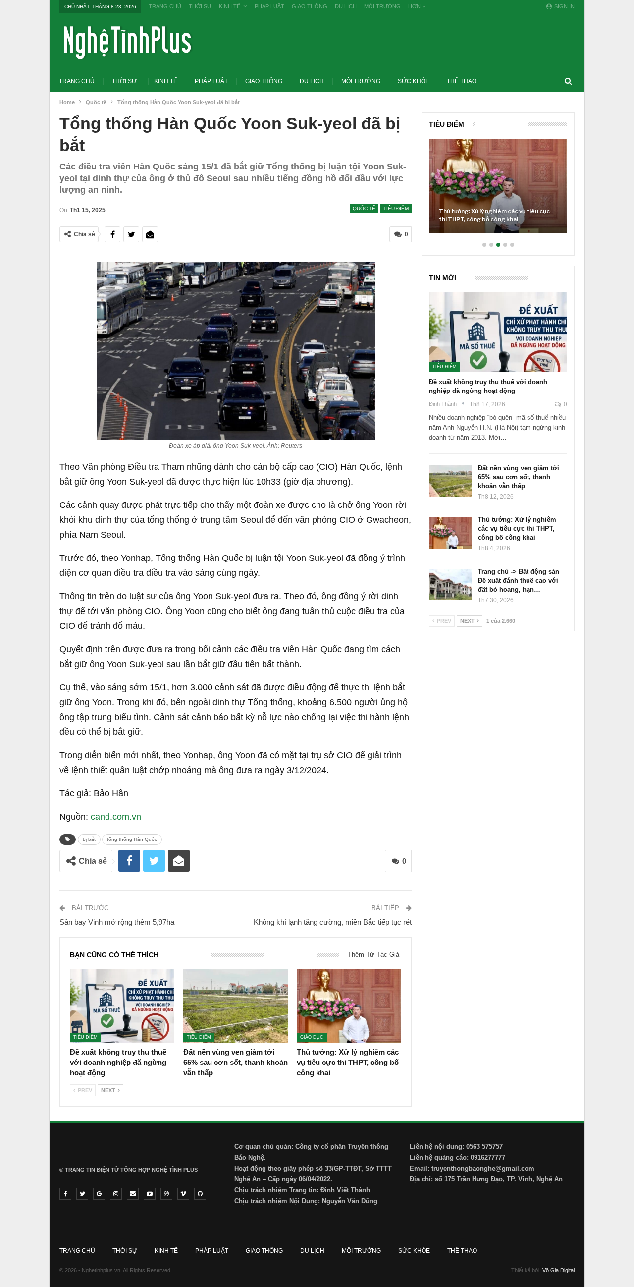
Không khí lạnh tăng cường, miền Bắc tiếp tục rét (333, 922)
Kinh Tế (229, 6)
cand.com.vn (116, 817)
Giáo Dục (311, 1037)
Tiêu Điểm (396, 208)
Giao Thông (309, 6)
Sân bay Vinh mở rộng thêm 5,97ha (116, 922)
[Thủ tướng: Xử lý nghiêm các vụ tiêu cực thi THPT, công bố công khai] (349, 1006)
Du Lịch (346, 6)
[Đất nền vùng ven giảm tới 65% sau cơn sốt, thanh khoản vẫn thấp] (235, 1006)
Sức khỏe (413, 81)
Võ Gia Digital (558, 1270)
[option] (498, 191)
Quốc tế (364, 208)
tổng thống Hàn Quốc (132, 839)
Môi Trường (382, 6)
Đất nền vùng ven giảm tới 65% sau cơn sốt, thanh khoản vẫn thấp (518, 477)
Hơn (415, 6)
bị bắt (89, 839)
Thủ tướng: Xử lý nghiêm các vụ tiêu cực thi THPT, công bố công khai (494, 215)
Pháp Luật (269, 6)
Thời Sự (200, 6)
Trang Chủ (165, 6)
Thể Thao (461, 81)
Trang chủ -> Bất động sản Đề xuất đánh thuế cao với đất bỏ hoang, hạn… (518, 580)
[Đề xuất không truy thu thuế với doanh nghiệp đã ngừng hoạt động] (122, 1006)
